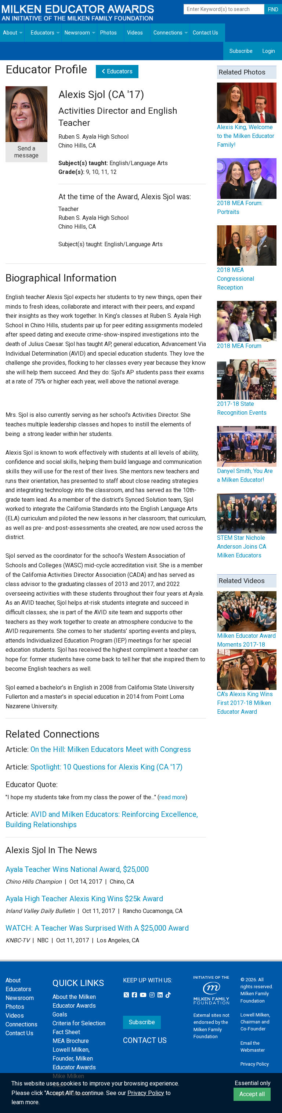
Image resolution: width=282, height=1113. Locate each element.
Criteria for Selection (79, 1023)
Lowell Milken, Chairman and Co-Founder (255, 1022)
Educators (42, 33)
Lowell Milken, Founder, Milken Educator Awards (74, 1058)
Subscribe (241, 51)
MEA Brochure (71, 1040)
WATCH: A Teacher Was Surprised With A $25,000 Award (97, 928)
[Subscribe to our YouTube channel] (144, 995)
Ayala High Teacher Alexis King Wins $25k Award (84, 898)
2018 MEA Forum (239, 345)
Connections (167, 33)
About (10, 33)
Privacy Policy (255, 1064)
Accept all (252, 1094)
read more (172, 797)
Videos (135, 33)
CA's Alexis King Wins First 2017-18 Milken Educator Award (245, 703)
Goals (60, 1014)
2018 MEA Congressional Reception (235, 278)
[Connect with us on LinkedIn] (161, 995)
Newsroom (77, 33)
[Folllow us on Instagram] (153, 995)
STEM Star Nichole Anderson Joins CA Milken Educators (241, 546)
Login (269, 51)
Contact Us (205, 33)
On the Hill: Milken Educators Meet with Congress (110, 749)
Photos (108, 33)
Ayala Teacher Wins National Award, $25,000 (77, 869)
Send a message (26, 152)
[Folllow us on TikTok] (168, 995)
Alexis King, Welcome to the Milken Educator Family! (245, 136)
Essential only (253, 1083)
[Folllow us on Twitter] (127, 995)
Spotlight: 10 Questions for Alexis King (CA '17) (106, 767)
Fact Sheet (66, 1032)
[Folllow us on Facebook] (135, 995)
